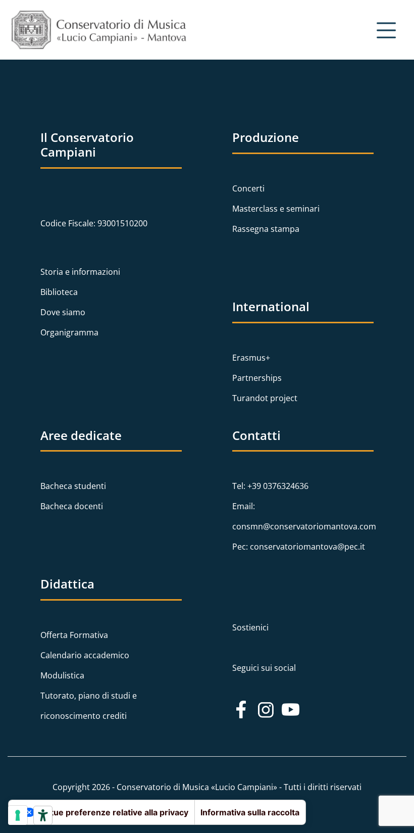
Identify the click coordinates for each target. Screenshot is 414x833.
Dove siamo (62, 312)
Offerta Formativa (74, 635)
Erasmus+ (251, 357)
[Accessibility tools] (43, 815)
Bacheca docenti (71, 506)
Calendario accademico (84, 655)
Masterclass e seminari (276, 208)
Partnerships (257, 377)
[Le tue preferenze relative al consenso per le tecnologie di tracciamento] (17, 815)
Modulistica (62, 675)
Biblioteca (59, 292)
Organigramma (69, 332)
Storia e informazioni (80, 271)
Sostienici (250, 627)
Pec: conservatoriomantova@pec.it (298, 546)
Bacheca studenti (73, 486)
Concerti (248, 188)
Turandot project (264, 398)
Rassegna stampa (265, 228)
